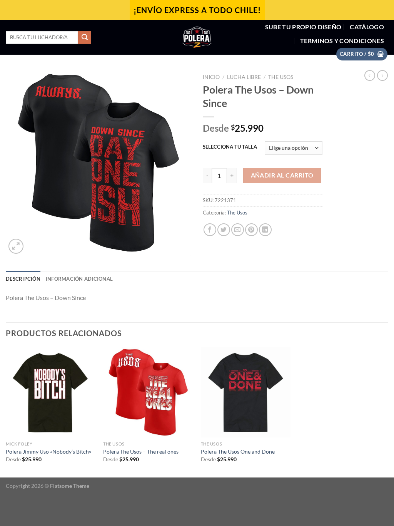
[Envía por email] (237, 229)
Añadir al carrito (282, 175)
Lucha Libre (244, 77)
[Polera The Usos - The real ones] (148, 392)
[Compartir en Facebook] (210, 229)
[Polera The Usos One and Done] (246, 392)
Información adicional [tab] (79, 279)
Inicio (211, 77)
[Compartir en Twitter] (223, 229)
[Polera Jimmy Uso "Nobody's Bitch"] (51, 392)
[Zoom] (15, 246)
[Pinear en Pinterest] (251, 229)
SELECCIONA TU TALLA (230, 147)
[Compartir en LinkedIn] (265, 229)
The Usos (280, 77)
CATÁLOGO (367, 26)
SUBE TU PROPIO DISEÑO (303, 26)
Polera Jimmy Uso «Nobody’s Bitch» (48, 451)
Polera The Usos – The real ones (141, 451)
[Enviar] (84, 37)
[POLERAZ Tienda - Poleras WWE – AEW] (197, 37)
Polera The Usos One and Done (238, 451)
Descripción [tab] (23, 279)
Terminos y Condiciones (342, 40)
